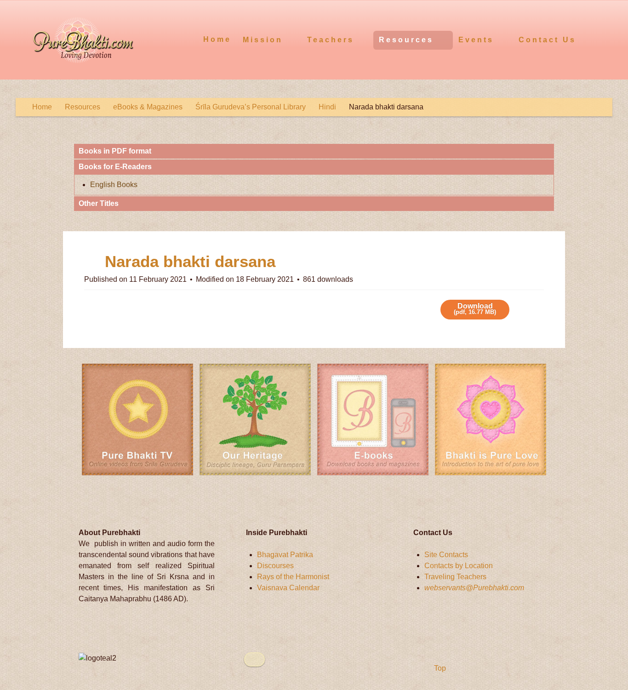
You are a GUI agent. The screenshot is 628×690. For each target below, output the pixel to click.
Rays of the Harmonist (293, 577)
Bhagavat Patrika (285, 555)
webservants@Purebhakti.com (474, 588)
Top (439, 668)
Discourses (275, 566)
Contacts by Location (458, 566)
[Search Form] (604, 39)
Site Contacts (446, 555)
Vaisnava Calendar (288, 588)
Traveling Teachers (455, 577)
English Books (113, 184)
